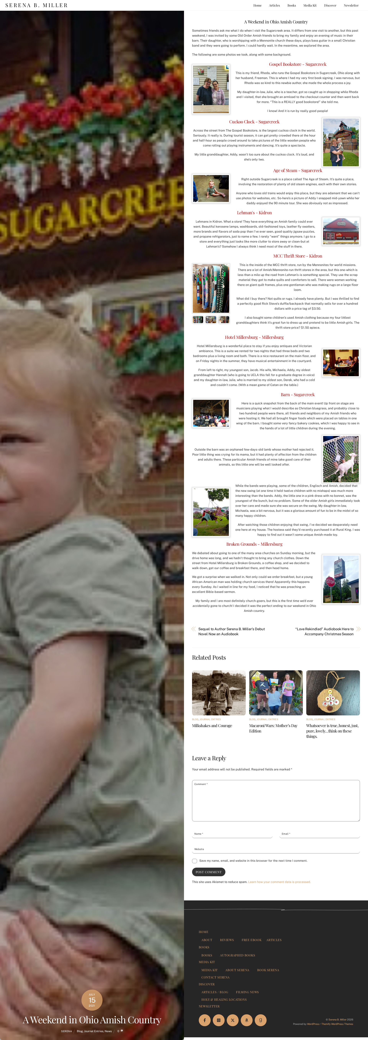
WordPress (313, 1024)
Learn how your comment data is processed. (279, 882)
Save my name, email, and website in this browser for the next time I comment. (253, 860)
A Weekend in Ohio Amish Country (92, 1019)
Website (199, 849)
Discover (330, 5)
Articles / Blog (214, 992)
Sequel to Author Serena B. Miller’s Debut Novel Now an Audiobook (231, 631)
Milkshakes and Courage (212, 725)
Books (292, 5)
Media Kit (310, 5)
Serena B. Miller (338, 1019)
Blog (80, 1031)
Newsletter (351, 5)
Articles (274, 5)
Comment (201, 784)
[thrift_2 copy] (211, 321)
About (206, 940)
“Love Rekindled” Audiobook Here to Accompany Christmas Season (324, 631)
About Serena (237, 970)
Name (198, 833)
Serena (66, 1031)
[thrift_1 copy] (198, 321)
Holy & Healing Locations (224, 999)
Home (257, 5)
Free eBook (251, 940)
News (108, 1031)
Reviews (227, 940)
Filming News (247, 992)
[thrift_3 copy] (224, 321)
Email (286, 833)
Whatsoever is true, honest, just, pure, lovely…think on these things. (332, 731)
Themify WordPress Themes (337, 1024)
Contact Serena (215, 977)
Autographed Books (237, 955)
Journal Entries (93, 1031)
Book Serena (268, 970)
